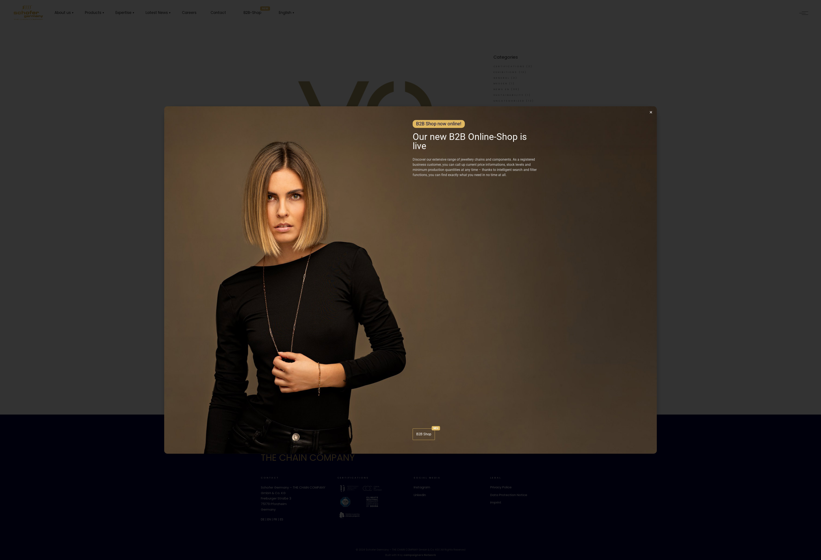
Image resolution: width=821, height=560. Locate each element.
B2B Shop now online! (438, 123)
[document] (410, 280)
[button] (651, 112)
